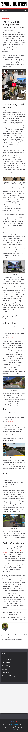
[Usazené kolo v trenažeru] (6, 177)
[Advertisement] (14, 698)
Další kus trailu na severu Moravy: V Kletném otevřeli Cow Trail (13, 613)
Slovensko (4, 669)
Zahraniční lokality (7, 679)
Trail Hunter (12, 30)
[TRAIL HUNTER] (2, 10)
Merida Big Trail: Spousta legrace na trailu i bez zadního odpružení (13, 618)
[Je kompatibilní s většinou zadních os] (14, 177)
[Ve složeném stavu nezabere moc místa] (21, 177)
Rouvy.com (10, 421)
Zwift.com (10, 486)
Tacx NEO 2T (9, 46)
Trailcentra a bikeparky (8, 676)
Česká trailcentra (6, 659)
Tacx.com (10, 337)
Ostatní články (6, 18)
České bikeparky (6, 662)
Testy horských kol (7, 672)
